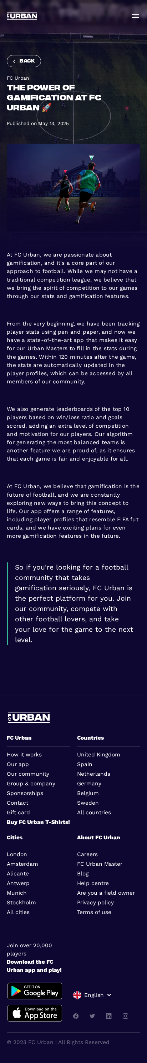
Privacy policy (95, 902)
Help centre (93, 883)
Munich (17, 893)
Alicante (18, 873)
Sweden (88, 803)
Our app (18, 764)
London (17, 854)
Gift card (18, 812)
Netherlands (93, 774)
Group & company (31, 783)
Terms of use (94, 912)
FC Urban (19, 738)
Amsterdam (22, 864)
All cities (18, 912)
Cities (14, 837)
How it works (24, 754)
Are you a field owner (106, 893)
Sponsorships (25, 793)
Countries (90, 738)
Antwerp (18, 883)
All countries (94, 812)
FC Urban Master (99, 864)
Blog (82, 873)
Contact (17, 803)
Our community (28, 774)
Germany (89, 783)
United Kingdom (98, 754)
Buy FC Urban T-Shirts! (38, 822)
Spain (84, 764)
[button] (92, 995)
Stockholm (21, 902)
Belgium (88, 793)
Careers (87, 854)
